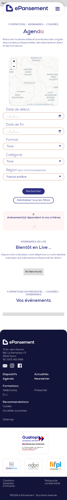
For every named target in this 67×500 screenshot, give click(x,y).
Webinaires (10, 390)
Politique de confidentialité (52, 482)
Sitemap (8, 419)
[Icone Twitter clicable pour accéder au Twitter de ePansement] (12, 365)
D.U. (5, 394)
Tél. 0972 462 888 (13, 360)
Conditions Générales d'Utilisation (9, 483)
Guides (7, 406)
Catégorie (14, 155)
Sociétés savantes (15, 410)
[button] (57, 8)
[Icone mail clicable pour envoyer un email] (5, 365)
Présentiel (40, 390)
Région (26, 170)
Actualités (41, 374)
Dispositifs (10, 374)
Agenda (8, 378)
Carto (52, 104)
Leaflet (30, 104)
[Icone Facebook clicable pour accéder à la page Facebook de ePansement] (20, 365)
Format (12, 140)
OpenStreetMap (39, 104)
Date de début (18, 109)
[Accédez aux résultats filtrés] (33, 225)
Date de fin (15, 124)
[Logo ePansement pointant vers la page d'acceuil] (27, 9)
